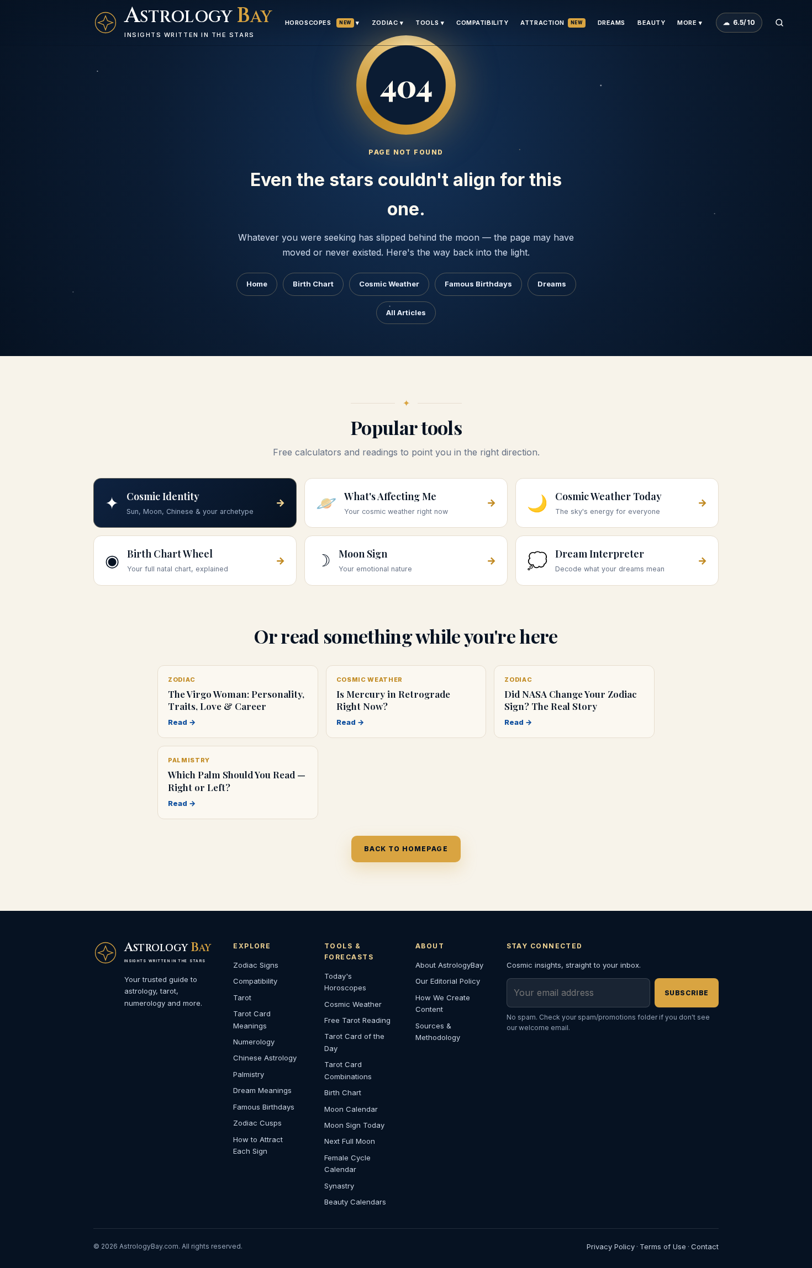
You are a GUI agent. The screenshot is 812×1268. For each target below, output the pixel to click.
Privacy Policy (611, 1246)
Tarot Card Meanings (252, 1019)
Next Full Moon (349, 1141)
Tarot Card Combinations (348, 1070)
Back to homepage (405, 849)
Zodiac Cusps (257, 1122)
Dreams (611, 22)
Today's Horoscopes (345, 982)
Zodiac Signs (255, 965)
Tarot (242, 997)
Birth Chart (313, 283)
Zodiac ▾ (387, 22)
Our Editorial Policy (447, 981)
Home (256, 283)
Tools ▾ (429, 22)
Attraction (551, 22)
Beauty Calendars (355, 1201)
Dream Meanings (262, 1090)
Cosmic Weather (389, 283)
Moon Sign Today (354, 1125)
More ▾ (689, 22)
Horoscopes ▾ (322, 22)
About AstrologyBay (449, 965)
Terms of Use (663, 1246)
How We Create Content (442, 1003)
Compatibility (482, 22)
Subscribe (687, 993)
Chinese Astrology (265, 1057)
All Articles (406, 312)
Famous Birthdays (478, 283)
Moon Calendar (351, 1109)
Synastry (339, 1185)
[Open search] (779, 22)
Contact (705, 1246)
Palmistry (248, 1074)
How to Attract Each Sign (258, 1145)
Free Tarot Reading (357, 1020)
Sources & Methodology (437, 1031)
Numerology (254, 1041)
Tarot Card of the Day (354, 1042)
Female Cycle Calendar (347, 1163)
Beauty (651, 22)
